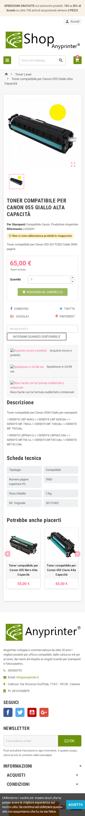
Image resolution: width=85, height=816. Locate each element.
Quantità (15, 279)
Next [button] (77, 554)
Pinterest (67, 316)
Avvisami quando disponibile (36, 336)
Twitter (19, 712)
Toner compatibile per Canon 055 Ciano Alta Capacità (61, 570)
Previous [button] (7, 554)
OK (71, 741)
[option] (24, 558)
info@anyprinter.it (27, 677)
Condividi (21, 308)
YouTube (31, 712)
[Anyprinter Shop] (42, 40)
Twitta (69, 308)
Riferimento (14, 229)
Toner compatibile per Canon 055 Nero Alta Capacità (23, 570)
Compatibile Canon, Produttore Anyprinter (52, 224)
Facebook (7, 712)
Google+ (22, 316)
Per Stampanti (16, 224)
